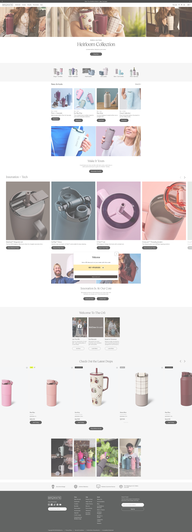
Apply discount (96, 276)
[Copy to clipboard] (103, 267)
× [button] (116, 254)
